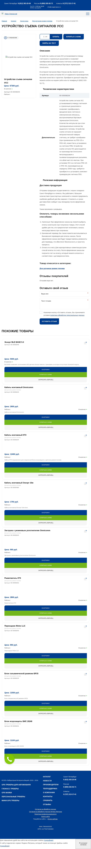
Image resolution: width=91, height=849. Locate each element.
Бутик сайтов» (53, 819)
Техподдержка (50, 789)
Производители (50, 785)
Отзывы (47, 804)
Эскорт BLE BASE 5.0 (14, 342)
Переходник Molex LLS (14, 626)
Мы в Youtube (85, 3)
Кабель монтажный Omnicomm (18, 387)
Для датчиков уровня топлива (52, 268)
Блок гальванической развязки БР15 (21, 673)
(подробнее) (48, 840)
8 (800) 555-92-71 (46, 3)
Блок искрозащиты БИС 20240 (18, 721)
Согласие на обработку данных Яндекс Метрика (45, 812)
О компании (49, 792)
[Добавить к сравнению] (11, 37)
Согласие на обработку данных (45, 809)
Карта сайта (45, 816)
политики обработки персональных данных (67, 315)
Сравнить (47, 800)
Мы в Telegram (80, 3)
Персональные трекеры (13, 797)
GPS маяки (7, 793)
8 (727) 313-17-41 (69, 3)
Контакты (47, 796)
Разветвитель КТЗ (12, 578)
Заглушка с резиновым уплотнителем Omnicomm (27, 530)
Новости (47, 781)
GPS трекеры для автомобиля (16, 785)
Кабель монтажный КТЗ (15, 435)
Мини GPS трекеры (10, 800)
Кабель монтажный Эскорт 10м (18, 483)
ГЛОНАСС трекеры (10, 789)
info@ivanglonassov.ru (54, 7)
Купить (56, 37)
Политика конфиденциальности (45, 814)
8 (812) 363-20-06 (24, 3)
